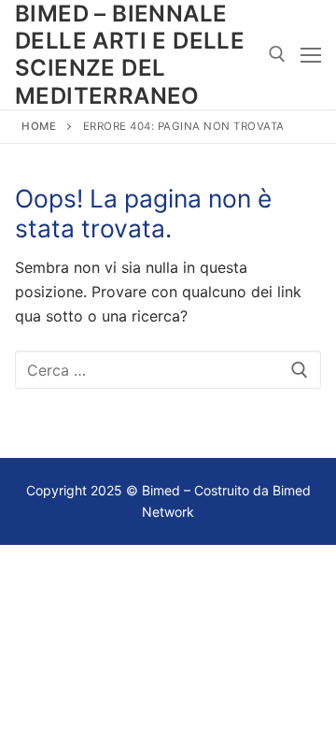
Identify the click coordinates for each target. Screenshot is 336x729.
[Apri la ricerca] (277, 54)
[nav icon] (311, 55)
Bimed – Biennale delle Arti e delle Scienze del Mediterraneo (130, 54)
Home (38, 126)
